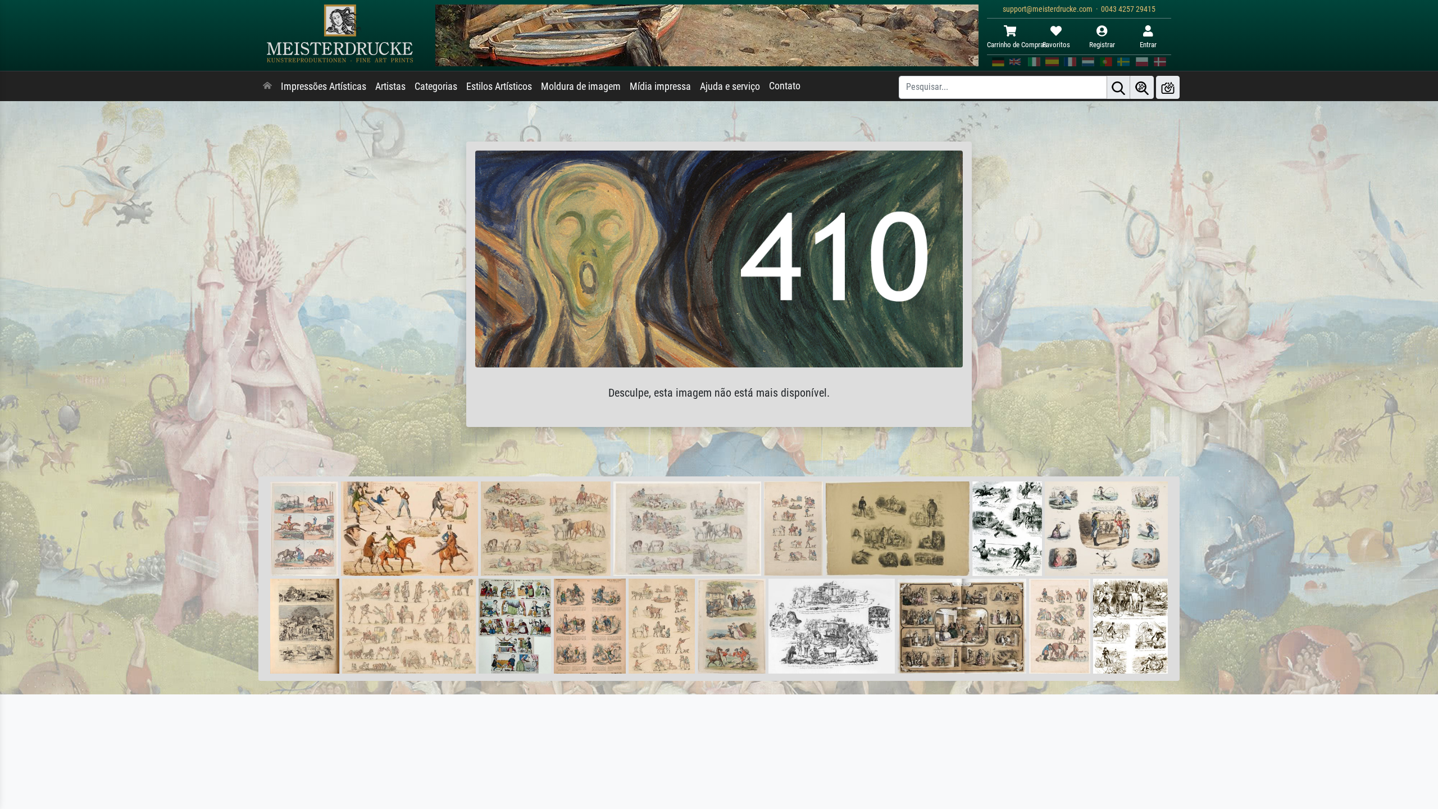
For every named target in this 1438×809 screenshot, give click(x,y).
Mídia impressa (660, 86)
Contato (784, 86)
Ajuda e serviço (730, 86)
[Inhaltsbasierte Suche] (1142, 87)
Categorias (436, 86)
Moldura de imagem (581, 86)
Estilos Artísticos (499, 86)
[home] (267, 86)
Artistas (390, 86)
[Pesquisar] (1118, 87)
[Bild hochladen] (1168, 87)
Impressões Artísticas (323, 86)
